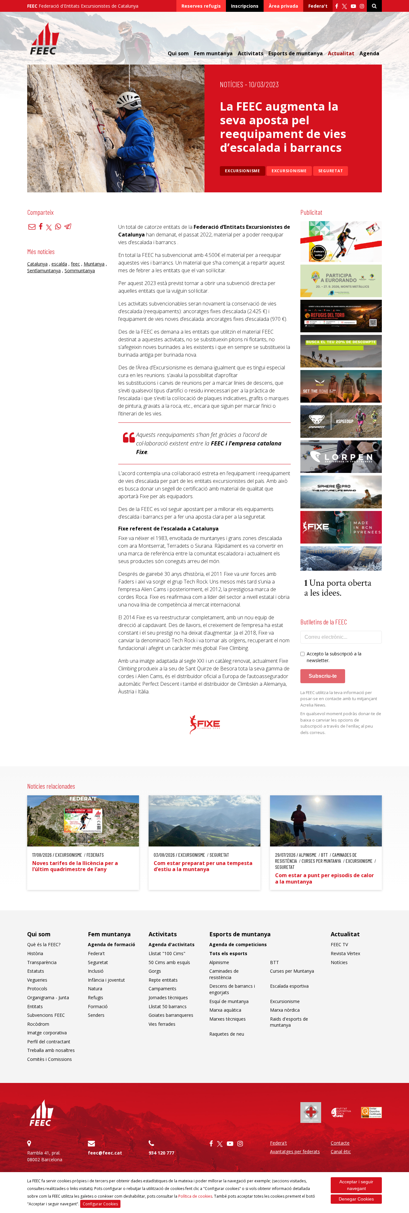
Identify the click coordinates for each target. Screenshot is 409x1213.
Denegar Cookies (356, 1198)
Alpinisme (219, 962)
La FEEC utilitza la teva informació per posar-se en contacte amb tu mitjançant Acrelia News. (338, 699)
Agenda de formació (111, 944)
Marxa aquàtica (225, 1010)
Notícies (231, 84)
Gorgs (155, 971)
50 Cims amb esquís (169, 962)
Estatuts (35, 971)
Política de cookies (195, 1196)
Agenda (369, 53)
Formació (98, 1006)
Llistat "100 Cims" (167, 953)
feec (75, 264)
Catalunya (37, 264)
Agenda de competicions (238, 944)
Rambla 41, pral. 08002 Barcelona (44, 1156)
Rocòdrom (38, 1024)
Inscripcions (245, 6)
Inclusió (96, 971)
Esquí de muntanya (229, 1001)
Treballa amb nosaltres (51, 1050)
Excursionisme (242, 171)
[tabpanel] (204, 724)
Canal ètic (341, 1151)
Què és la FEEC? (43, 944)
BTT (274, 962)
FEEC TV (339, 944)
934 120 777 (161, 1153)
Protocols (37, 988)
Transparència (42, 962)
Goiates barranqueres (171, 1015)
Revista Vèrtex (345, 953)
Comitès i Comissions (49, 1059)
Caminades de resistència (224, 974)
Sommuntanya (80, 271)
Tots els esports (228, 953)
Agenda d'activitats (172, 944)
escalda (59, 264)
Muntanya (94, 264)
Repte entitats (163, 980)
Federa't (318, 6)
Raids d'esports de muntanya (289, 1022)
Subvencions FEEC (46, 1015)
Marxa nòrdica (285, 1010)
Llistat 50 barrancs (168, 1006)
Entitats (35, 1006)
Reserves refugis (201, 6)
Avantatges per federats (295, 1151)
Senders (96, 1015)
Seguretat (330, 171)
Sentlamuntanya (44, 271)
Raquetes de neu (226, 1034)
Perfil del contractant (48, 1042)
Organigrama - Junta (48, 997)
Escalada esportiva (289, 986)
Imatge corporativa (47, 1033)
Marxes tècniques (227, 1019)
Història (35, 953)
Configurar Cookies (100, 1204)
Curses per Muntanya (292, 971)
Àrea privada (283, 6)
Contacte (340, 1143)
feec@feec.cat (105, 1153)
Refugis (95, 997)
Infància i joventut (106, 980)
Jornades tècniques (168, 997)
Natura (95, 988)
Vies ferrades (162, 1024)
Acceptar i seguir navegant (356, 1185)
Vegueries (37, 980)
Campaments (162, 988)
